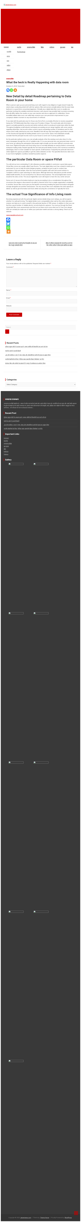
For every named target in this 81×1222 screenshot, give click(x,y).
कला (8, 61)
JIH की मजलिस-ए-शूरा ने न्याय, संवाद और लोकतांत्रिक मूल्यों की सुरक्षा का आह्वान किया (27, 355)
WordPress (68, 1218)
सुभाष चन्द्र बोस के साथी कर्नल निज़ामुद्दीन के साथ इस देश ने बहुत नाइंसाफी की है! (23, 244)
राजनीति (9, 52)
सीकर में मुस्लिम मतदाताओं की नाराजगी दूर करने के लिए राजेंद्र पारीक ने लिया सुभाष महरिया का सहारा (59, 244)
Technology (21, 52)
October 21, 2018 (11, 86)
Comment (10, 267)
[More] (15, 90)
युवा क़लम (62, 47)
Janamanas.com (25, 1218)
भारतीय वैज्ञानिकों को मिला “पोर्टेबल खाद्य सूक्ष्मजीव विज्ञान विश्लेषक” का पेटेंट (24, 359)
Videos (6, 454)
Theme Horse (44, 1218)
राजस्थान (6, 47)
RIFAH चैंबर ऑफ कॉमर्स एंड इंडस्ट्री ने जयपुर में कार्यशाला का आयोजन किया (25, 363)
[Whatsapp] (11, 90)
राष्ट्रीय (19, 47)
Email (8, 298)
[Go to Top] (76, 1213)
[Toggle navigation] (6, 11)
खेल (72, 47)
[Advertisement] (40, 29)
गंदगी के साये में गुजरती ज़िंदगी (13, 351)
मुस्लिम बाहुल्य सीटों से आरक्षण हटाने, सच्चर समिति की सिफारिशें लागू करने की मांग (26, 347)
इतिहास (8, 70)
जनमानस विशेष (31, 47)
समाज (8, 56)
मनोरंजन (52, 47)
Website (8, 306)
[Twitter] (8, 224)
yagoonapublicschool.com (14, 215)
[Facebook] (8, 90)
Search (7, 331)
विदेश (42, 47)
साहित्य (8, 65)
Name (8, 290)
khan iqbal (21, 86)
